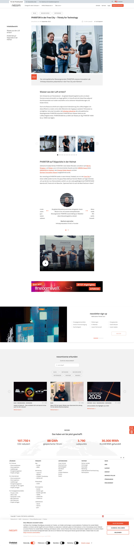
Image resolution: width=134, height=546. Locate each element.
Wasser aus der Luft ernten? (13, 31)
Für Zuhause (12, 463)
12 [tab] (76, 154)
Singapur (43, 168)
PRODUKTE (38, 461)
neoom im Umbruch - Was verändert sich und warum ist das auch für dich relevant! (30, 406)
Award (60, 476)
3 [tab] (61, 154)
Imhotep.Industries (69, 111)
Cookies (45, 519)
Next (97, 143)
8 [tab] (69, 154)
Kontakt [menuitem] (98, 5)
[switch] (48, 543)
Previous (9, 391)
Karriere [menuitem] (104, 5)
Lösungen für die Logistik (17, 486)
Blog (55, 372)
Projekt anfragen (15, 502)
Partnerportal (85, 472)
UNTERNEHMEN (62, 461)
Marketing (84, 469)
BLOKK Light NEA (41, 493)
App (36, 463)
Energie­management (16, 484)
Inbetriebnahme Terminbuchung (90, 470)
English (106, 519)
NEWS (106, 461)
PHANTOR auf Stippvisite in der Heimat (12, 38)
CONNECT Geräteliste (42, 476)
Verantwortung (62, 465)
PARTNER (89, 403)
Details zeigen (85, 543)
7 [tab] (67, 154)
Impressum (25, 519)
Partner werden (86, 463)
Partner (68, 375)
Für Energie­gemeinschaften (16, 491)
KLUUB (38, 465)
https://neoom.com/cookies (31, 532)
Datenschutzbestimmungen (36, 536)
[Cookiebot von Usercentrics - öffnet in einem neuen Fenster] (13, 543)
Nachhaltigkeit (62, 467)
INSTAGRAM (57, 13)
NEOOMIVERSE (45, 13)
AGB (48, 536)
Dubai (51, 168)
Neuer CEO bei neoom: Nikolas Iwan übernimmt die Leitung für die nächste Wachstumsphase (66, 406)
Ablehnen (117, 532)
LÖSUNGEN (12, 461)
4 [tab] (62, 154)
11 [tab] (74, 154)
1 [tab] (57, 154)
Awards (77, 375)
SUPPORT (107, 468)
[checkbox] (98, 325)
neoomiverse (77, 372)
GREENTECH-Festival (47, 170)
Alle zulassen (118, 523)
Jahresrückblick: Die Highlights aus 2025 (98, 406)
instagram (65, 372)
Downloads (84, 467)
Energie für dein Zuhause (31, 5)
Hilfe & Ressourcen (47, 5)
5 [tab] (64, 154)
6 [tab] (66, 154)
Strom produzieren (15, 465)
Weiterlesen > (18, 410)
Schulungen (85, 465)
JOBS (106, 464)
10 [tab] (73, 154)
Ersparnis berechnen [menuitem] (118, 5)
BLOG (34, 13)
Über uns (57, 5)
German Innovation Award (48, 172)
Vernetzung (38, 470)
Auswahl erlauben (118, 528)
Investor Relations (63, 472)
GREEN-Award (83, 168)
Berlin (89, 166)
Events (60, 474)
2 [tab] (59, 154)
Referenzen (57, 375)
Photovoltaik (38, 481)
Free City (87, 176)
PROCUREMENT (109, 483)
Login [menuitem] (108, 5)
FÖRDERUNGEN (109, 479)
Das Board (61, 469)
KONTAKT (107, 472)
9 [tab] (71, 154)
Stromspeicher (39, 487)
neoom (60, 470)
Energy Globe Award (64, 170)
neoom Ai (39, 473)
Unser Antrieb (62, 463)
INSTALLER (39, 478)
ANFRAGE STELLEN (110, 475)
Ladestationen (39, 502)
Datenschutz (14, 519)
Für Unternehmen (14, 476)
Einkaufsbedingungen (35, 519)
